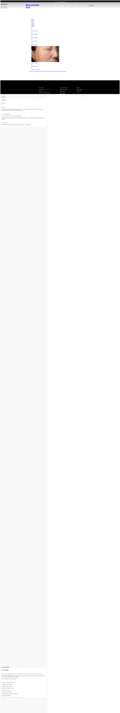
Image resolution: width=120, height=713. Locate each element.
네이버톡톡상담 (114, 708)
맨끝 (65, 71)
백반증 (32, 26)
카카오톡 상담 (114, 694)
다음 (63, 71)
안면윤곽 (32, 23)
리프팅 (32, 22)
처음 (30, 71)
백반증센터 (113, 697)
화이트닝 (32, 19)
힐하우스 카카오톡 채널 (63, 87)
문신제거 (32, 24)
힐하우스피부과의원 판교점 (32, 5)
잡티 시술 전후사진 (34, 66)
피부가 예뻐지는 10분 (114, 706)
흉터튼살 (32, 25)
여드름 (32, 21)
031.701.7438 (114, 691)
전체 (32, 18)
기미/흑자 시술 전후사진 (35, 69)
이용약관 (77, 87)
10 (59, 71)
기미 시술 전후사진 (34, 30)
